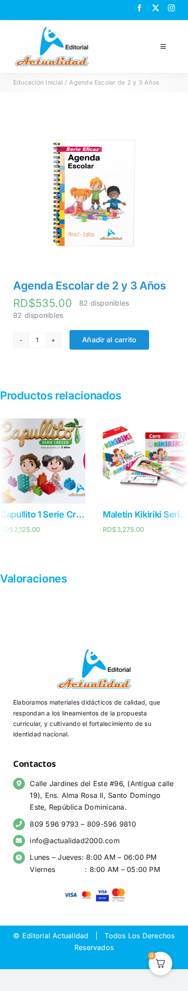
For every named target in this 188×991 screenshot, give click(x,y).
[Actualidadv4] (52, 28)
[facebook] (139, 7)
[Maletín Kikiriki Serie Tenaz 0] (145, 423)
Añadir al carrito (109, 339)
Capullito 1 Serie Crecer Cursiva (64, 514)
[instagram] (171, 7)
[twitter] (155, 7)
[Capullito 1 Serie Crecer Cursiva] (42, 423)
